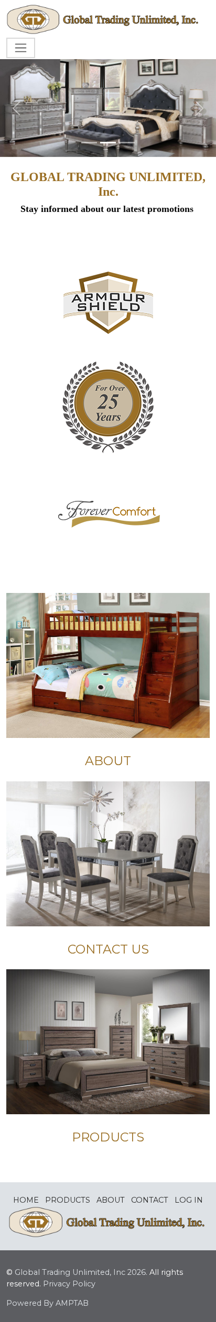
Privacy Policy (69, 1284)
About (110, 1200)
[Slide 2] (108, 143)
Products (67, 1200)
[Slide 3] (127, 143)
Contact (149, 1200)
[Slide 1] (89, 143)
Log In (189, 1200)
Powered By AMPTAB (47, 1303)
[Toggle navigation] (20, 48)
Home (26, 1200)
